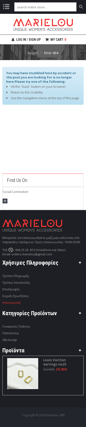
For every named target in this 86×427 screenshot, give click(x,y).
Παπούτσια (10, 333)
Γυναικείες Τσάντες (16, 326)
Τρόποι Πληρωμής (15, 276)
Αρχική (33, 53)
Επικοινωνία (11, 302)
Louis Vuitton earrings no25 (54, 362)
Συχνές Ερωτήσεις (15, 296)
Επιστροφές (11, 289)
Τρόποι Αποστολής (16, 282)
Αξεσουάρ (9, 340)
